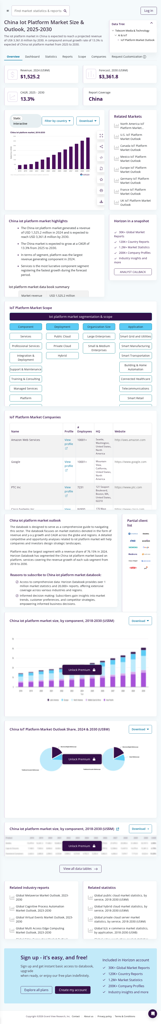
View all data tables (77, 868)
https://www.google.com (130, 462)
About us (88, 1016)
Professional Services (26, 346)
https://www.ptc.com (128, 487)
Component (25, 327)
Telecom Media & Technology (132, 30)
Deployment (62, 327)
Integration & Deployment (25, 358)
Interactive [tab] (20, 123)
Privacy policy (105, 1016)
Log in (148, 10)
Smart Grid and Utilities (135, 336)
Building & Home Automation (135, 367)
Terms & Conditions (125, 1016)
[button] (132, 30)
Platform (25, 398)
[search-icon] (65, 10)
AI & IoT (122, 35)
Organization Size (99, 327)
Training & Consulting (25, 379)
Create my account (73, 990)
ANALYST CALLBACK (133, 272)
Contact (76, 1016)
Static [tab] (17, 118)
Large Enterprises (99, 336)
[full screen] (101, 135)
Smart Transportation (136, 355)
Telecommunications (135, 388)
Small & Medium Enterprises (99, 348)
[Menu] (8, 10)
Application (135, 327)
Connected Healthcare (135, 379)
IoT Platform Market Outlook (138, 40)
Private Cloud (62, 346)
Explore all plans (36, 990)
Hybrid (62, 355)
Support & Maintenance (25, 369)
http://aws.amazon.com (130, 440)
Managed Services (26, 388)
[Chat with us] (152, 1013)
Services (25, 336)
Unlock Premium (80, 670)
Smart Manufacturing (136, 346)
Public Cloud (62, 336)
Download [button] (86, 121)
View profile (69, 442)
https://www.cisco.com (129, 509)
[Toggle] (113, 30)
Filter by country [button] (56, 121)
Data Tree (118, 24)
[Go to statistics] (117, 828)
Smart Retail (136, 398)
